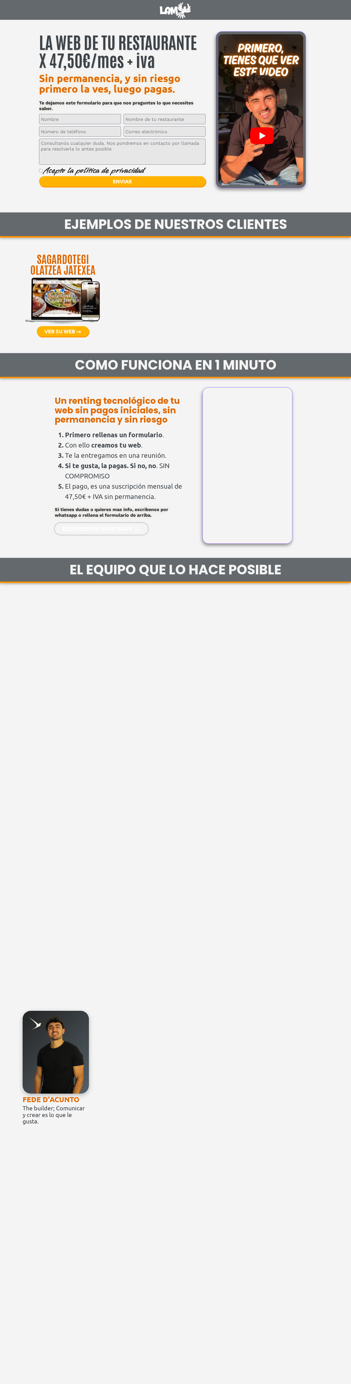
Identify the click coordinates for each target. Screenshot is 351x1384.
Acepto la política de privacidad (94, 170)
